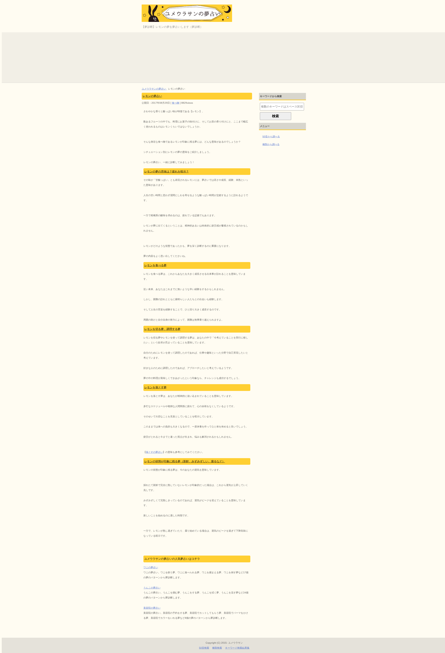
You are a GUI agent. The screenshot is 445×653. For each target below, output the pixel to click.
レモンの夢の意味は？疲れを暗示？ (166, 171)
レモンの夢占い (152, 95)
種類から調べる (271, 144)
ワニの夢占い (150, 567)
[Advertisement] (224, 56)
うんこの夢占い (151, 587)
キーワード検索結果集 (237, 647)
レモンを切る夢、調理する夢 (162, 329)
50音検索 (204, 647)
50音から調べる (271, 136)
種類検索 (217, 647)
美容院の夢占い (151, 607)
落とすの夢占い (154, 452)
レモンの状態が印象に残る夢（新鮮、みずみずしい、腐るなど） (184, 461)
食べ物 (175, 102)
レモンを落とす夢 (155, 387)
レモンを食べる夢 (155, 265)
